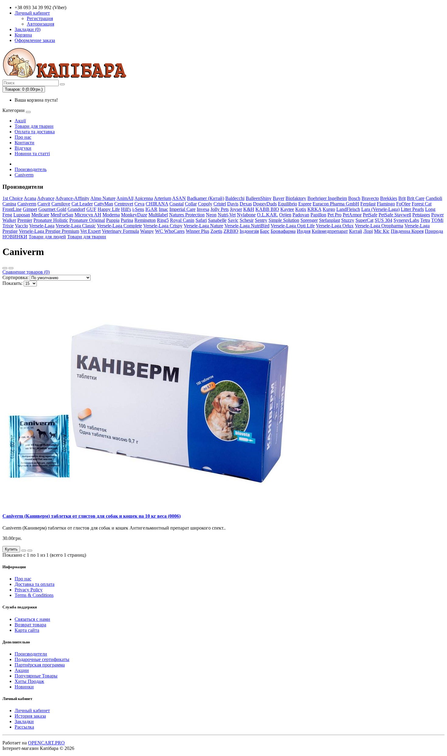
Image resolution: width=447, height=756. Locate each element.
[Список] (4, 268)
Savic (233, 220)
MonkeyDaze (134, 214)
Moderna (111, 214)
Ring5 (163, 220)
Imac (163, 209)
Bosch (354, 198)
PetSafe (370, 214)
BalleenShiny (259, 198)
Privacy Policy (29, 589)
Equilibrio (287, 203)
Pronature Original (87, 220)
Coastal (176, 203)
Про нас (23, 137)
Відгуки (23, 148)
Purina (127, 220)
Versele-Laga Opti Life (293, 225)
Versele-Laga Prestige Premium (49, 231)
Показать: (12, 283)
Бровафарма (283, 231)
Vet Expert (90, 231)
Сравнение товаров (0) (26, 272)
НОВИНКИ (14, 236)
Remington (145, 220)
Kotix (300, 209)
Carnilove (60, 203)
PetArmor (352, 214)
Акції (20, 120)
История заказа (30, 716)
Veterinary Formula (120, 231)
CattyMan (103, 203)
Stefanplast (329, 220)
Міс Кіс (382, 231)
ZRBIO (231, 231)
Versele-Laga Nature (203, 225)
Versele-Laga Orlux (335, 225)
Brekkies (388, 198)
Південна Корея (407, 231)
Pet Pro (334, 214)
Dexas (246, 203)
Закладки (24, 721)
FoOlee (403, 203)
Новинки (24, 686)
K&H (248, 209)
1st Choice (12, 198)
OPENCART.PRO (46, 742)
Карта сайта (27, 630)
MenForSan (61, 214)
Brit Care (415, 198)
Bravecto (370, 198)
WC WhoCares (170, 231)
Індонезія (249, 231)
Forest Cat (421, 203)
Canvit (43, 203)
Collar (191, 203)
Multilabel (158, 214)
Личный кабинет (32, 710)
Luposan (21, 214)
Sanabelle (217, 220)
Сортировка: (15, 277)
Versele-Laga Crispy (162, 225)
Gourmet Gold (52, 209)
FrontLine (12, 209)
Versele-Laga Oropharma (379, 225)
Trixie (8, 225)
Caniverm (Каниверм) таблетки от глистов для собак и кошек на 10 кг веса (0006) (91, 516)
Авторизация (40, 23)
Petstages (421, 214)
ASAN (179, 198)
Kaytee (287, 209)
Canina (9, 203)
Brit (402, 198)
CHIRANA (157, 203)
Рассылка (24, 727)
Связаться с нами (32, 619)
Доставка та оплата (34, 584)
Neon (211, 214)
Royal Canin (182, 220)
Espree (304, 203)
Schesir (247, 220)
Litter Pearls (412, 209)
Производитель (31, 169)
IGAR (151, 209)
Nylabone (246, 214)
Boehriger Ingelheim (327, 198)
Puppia (113, 220)
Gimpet (30, 209)
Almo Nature (103, 198)
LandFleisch (348, 209)
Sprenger (309, 220)
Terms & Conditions (34, 595)
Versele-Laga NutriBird (246, 225)
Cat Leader (82, 203)
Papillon (318, 214)
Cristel (219, 203)
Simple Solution (284, 220)
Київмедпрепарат (330, 231)
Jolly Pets (219, 209)
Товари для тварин (34, 126)
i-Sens (138, 209)
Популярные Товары (36, 675)
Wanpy (147, 231)
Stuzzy (347, 220)
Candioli (434, 198)
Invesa (203, 209)
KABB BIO (267, 209)
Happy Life (109, 209)
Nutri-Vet (227, 214)
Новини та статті (32, 153)
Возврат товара (30, 624)
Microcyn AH (87, 214)
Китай (355, 231)
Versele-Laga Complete (119, 225)
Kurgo (329, 209)
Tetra (425, 220)
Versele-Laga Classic (76, 225)
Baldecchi (234, 198)
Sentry (261, 220)
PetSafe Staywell (395, 214)
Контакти (24, 142)
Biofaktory (296, 198)
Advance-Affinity (72, 198)
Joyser (236, 209)
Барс (264, 231)
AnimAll (124, 198)
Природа (434, 231)
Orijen (285, 214)
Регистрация (40, 18)
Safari (201, 220)
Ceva (139, 203)
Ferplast (368, 203)
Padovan (301, 214)
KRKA (314, 209)
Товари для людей (47, 236)
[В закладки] (23, 550)
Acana (30, 198)
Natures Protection (187, 214)
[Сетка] (11, 268)
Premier (24, 220)
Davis (232, 203)
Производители (31, 653)
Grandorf (76, 209)
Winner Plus (197, 231)
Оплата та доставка (35, 131)
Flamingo (386, 203)
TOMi (437, 220)
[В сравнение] (29, 550)
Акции (22, 670)
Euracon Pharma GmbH (336, 203)
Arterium (162, 198)
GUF (91, 209)
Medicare (40, 214)
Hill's (126, 209)
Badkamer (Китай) (205, 198)
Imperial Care (182, 209)
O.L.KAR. (267, 214)
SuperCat (364, 220)
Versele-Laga (41, 225)
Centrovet (123, 203)
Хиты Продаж (29, 681)
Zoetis (216, 231)
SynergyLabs (406, 220)
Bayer (278, 198)
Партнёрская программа (40, 664)
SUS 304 (383, 220)
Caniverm (24, 174)
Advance (45, 198)
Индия (303, 231)
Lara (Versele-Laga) (380, 209)
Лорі (368, 231)
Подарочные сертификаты (42, 659)
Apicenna (143, 198)
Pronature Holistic (50, 220)
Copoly (205, 203)
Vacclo (21, 225)
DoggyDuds (265, 203)
